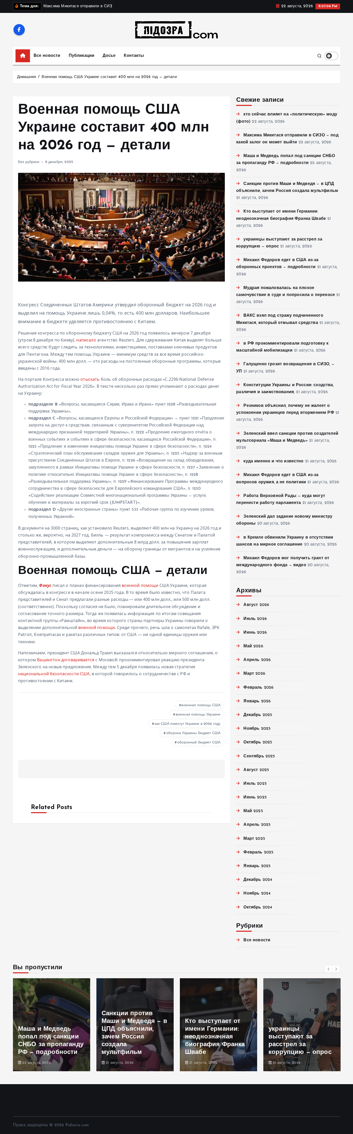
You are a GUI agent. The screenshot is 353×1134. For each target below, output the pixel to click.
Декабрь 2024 (257, 880)
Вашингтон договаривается (65, 660)
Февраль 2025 (258, 852)
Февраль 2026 (258, 688)
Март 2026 (254, 674)
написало (86, 340)
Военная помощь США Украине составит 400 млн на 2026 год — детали (109, 77)
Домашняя (26, 77)
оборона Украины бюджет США (193, 733)
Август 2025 (256, 770)
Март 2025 (254, 839)
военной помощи (140, 585)
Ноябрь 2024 (257, 893)
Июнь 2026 (254, 633)
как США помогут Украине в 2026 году (188, 724)
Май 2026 (253, 646)
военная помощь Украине (198, 715)
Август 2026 (256, 605)
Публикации (82, 56)
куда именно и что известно (273, 461)
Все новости (47, 56)
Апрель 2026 (257, 660)
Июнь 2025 (254, 797)
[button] (329, 969)
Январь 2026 (257, 701)
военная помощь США (200, 705)
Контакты (134, 56)
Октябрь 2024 (257, 907)
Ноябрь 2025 (257, 729)
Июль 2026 (254, 619)
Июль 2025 (254, 784)
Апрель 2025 (257, 825)
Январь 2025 (257, 866)
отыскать (89, 379)
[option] (51, 1024)
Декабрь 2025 (257, 715)
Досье (109, 56)
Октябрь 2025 (257, 742)
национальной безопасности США (54, 674)
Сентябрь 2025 (259, 756)
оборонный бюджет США (198, 742)
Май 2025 (253, 811)
